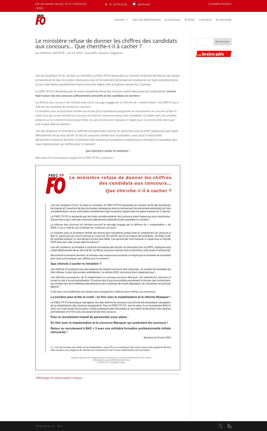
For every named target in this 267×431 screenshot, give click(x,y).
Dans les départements (146, 19)
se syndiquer (173, 19)
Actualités (91, 53)
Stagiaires (116, 53)
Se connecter (224, 19)
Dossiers (119, 19)
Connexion (205, 19)
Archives (190, 19)
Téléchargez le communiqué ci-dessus (58, 377)
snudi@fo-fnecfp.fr (220, 3)
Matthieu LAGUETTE (52, 53)
